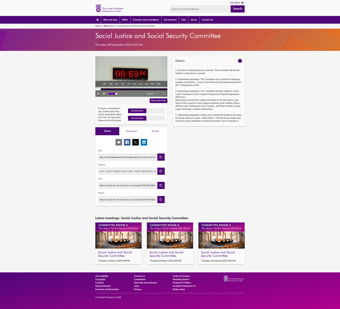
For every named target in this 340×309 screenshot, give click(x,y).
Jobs (136, 286)
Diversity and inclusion (145, 283)
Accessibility (101, 276)
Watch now (109, 26)
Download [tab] (131, 131)
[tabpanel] (131, 170)
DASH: (101, 193)
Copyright (100, 279)
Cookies (99, 283)
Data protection (103, 286)
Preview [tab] (155, 131)
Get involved (170, 20)
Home (98, 26)
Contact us (139, 276)
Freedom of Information (107, 289)
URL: (100, 151)
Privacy (138, 289)
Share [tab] (107, 131)
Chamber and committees (146, 20)
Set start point (137, 111)
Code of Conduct (181, 276)
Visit (183, 20)
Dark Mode (235, 3)
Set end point (137, 118)
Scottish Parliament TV (184, 286)
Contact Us (207, 20)
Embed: (101, 165)
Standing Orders (181, 279)
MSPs (125, 20)
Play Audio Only (158, 101)
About (194, 20)
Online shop (179, 289)
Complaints (140, 279)
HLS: (100, 179)
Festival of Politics (182, 283)
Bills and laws (110, 20)
